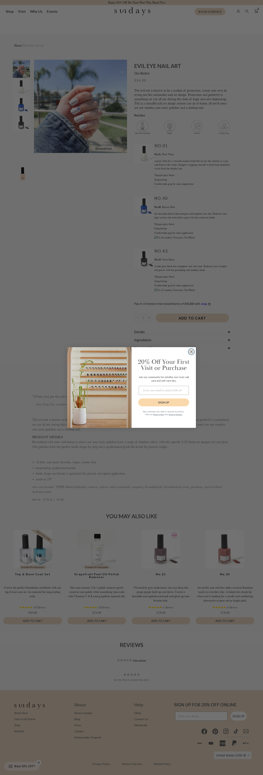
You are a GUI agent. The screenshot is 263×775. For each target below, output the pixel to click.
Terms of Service (175, 414)
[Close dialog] (191, 352)
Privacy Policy (158, 414)
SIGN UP (163, 402)
